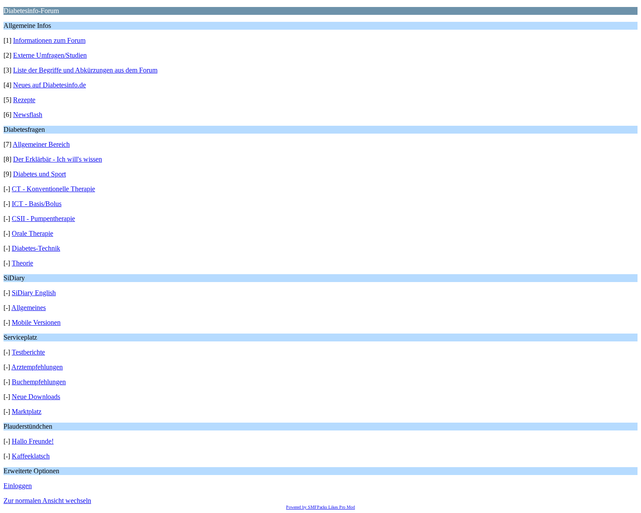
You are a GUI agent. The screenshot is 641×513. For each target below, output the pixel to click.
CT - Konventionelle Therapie (53, 189)
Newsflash (27, 114)
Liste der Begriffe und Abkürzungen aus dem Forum (85, 70)
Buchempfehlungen (39, 382)
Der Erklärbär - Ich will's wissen (57, 159)
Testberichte (28, 352)
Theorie (22, 263)
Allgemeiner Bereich (41, 144)
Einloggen (17, 485)
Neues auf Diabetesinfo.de (49, 85)
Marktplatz (26, 411)
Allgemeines (28, 307)
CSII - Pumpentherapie (43, 218)
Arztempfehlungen (37, 367)
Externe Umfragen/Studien (50, 55)
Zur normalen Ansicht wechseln (47, 500)
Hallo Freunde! (33, 441)
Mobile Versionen (36, 322)
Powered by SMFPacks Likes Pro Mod (320, 507)
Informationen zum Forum (49, 40)
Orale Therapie (32, 233)
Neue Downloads (36, 396)
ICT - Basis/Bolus (36, 203)
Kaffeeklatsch (31, 456)
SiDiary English (34, 292)
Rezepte (24, 99)
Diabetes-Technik (36, 248)
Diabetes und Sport (39, 174)
